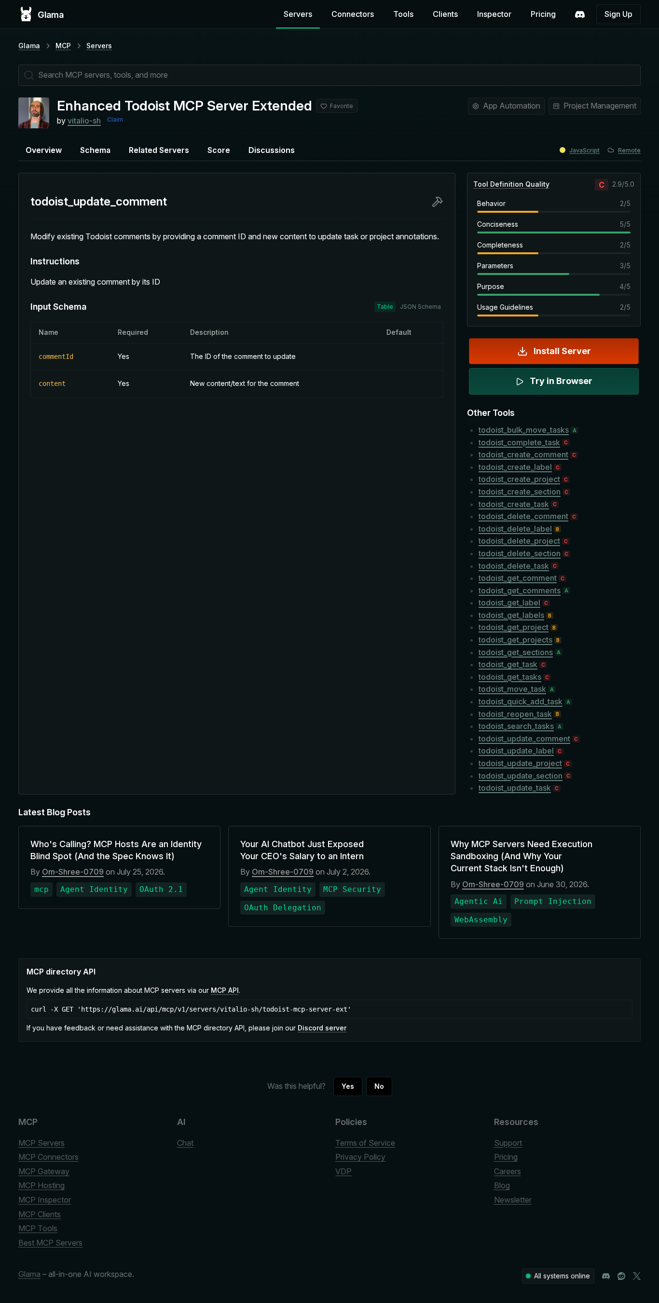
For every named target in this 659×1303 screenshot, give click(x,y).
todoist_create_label (515, 467)
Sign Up (618, 14)
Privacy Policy (360, 1157)
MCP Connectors (48, 1157)
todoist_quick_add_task (521, 701)
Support (508, 1143)
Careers (507, 1171)
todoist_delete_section (520, 553)
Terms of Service (365, 1143)
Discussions (271, 150)
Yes (348, 1086)
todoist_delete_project (519, 541)
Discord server (322, 1028)
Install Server (562, 351)
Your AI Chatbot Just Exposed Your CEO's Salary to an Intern (302, 850)
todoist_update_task (515, 788)
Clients (445, 14)
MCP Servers (41, 1143)
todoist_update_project (520, 763)
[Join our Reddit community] (621, 1276)
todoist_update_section (521, 776)
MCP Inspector (44, 1200)
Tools (403, 14)
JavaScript (584, 150)
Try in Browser (561, 381)
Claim (115, 119)
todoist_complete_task (519, 442)
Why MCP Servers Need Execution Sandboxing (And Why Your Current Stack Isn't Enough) (521, 856)
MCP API (225, 990)
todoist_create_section (520, 491)
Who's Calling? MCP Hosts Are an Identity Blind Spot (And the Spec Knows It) (116, 850)
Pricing (543, 14)
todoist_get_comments (520, 590)
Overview (44, 150)
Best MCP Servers (50, 1243)
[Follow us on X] (637, 1276)
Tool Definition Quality (511, 184)
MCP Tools (37, 1228)
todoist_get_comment (518, 578)
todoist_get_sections (516, 652)
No (379, 1086)
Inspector (494, 14)
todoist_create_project (519, 479)
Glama (29, 45)
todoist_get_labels (511, 615)
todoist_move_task (512, 689)
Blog (502, 1185)
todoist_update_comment (524, 738)
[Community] (579, 14)
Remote (629, 150)
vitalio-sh (84, 120)
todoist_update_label (516, 750)
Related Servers (159, 150)
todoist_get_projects (515, 640)
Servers (298, 14)
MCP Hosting (41, 1185)
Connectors (352, 14)
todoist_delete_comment (523, 516)
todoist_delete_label (515, 529)
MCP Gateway (43, 1171)
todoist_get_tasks (510, 677)
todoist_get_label (509, 602)
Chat (185, 1143)
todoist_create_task (514, 504)
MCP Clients (39, 1214)
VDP (343, 1171)
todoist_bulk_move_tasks (524, 430)
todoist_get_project (514, 627)
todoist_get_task (508, 664)
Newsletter (513, 1200)
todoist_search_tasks (516, 726)
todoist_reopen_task (515, 714)
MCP (63, 45)
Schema (95, 150)
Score (218, 150)
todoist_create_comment (523, 454)
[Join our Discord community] (606, 1276)
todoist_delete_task (514, 566)
